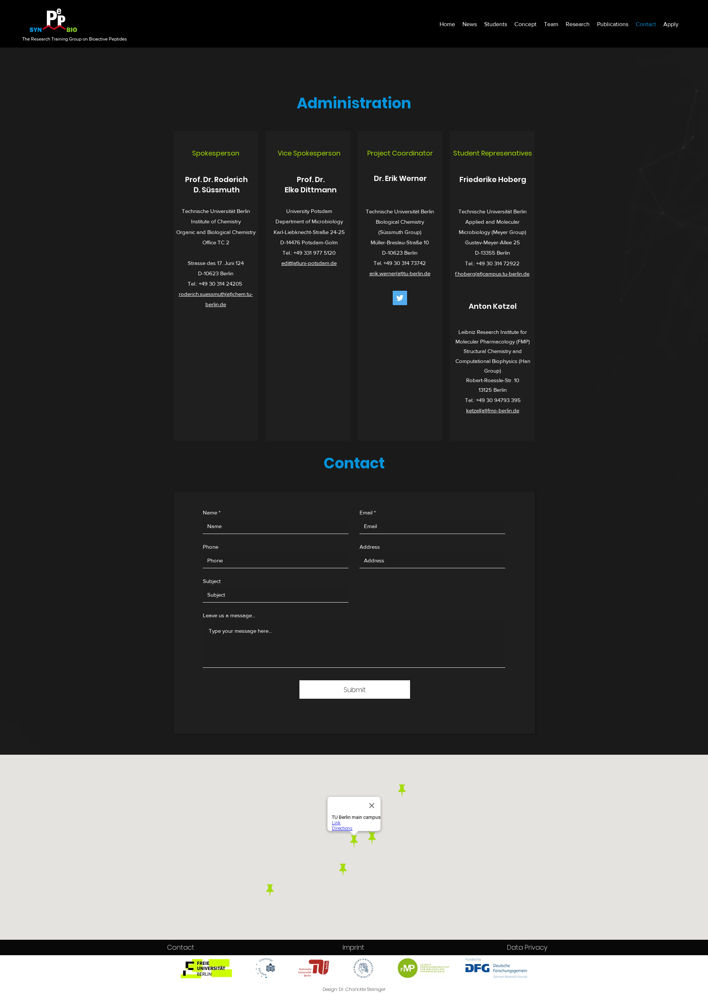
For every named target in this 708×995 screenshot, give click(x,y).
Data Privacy (527, 947)
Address (370, 546)
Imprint (353, 947)
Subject (212, 581)
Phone (210, 546)
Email (366, 512)
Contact (180, 947)
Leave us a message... (229, 615)
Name (210, 512)
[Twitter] (400, 298)
